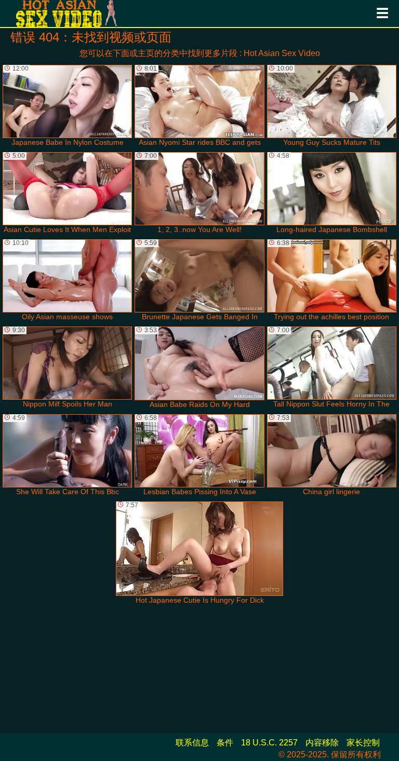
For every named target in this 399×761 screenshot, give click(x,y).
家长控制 (363, 742)
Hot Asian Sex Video (282, 53)
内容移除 (322, 742)
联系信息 (192, 742)
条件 (225, 742)
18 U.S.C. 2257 (269, 742)
